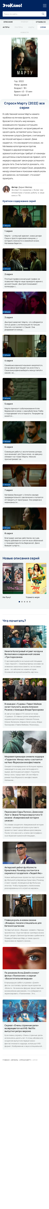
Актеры (6, 27)
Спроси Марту (25, 1060)
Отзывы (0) (41, 22)
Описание (8, 22)
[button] (19, 601)
